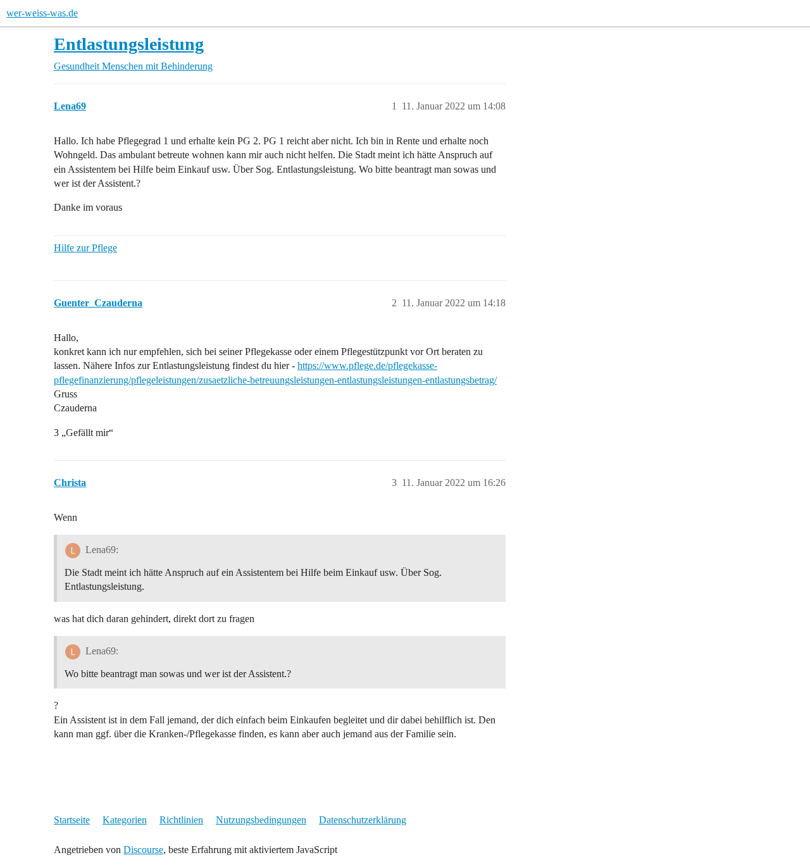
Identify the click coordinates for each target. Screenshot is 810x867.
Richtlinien (181, 819)
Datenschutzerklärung (362, 819)
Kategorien (125, 819)
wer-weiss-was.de (42, 13)
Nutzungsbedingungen (261, 819)
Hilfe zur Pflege (85, 247)
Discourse (143, 849)
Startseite (72, 819)
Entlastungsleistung (129, 44)
